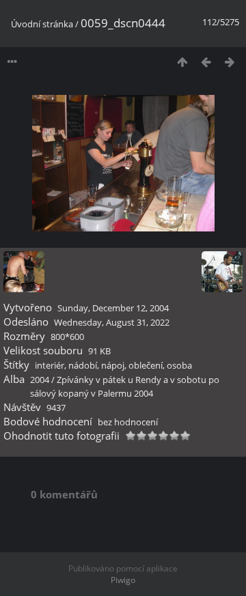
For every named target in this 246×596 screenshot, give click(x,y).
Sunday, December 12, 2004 (113, 308)
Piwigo (123, 580)
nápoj (112, 365)
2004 (39, 379)
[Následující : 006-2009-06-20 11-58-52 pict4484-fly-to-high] (230, 62)
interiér (49, 365)
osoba (179, 365)
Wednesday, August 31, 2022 (111, 322)
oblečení (145, 365)
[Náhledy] (182, 62)
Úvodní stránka (42, 24)
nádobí (82, 365)
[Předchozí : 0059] (206, 62)
